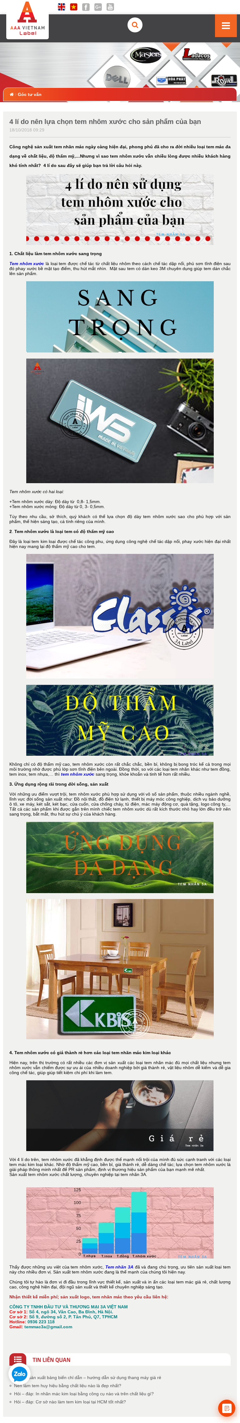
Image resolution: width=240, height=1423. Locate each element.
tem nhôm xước (78, 774)
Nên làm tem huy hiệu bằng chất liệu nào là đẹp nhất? (67, 1385)
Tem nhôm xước (26, 263)
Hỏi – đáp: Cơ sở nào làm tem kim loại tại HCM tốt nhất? (70, 1401)
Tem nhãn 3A (119, 1266)
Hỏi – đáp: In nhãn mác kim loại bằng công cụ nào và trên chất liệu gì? (84, 1393)
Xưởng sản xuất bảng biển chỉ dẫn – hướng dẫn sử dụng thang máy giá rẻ (87, 1377)
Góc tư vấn (30, 94)
